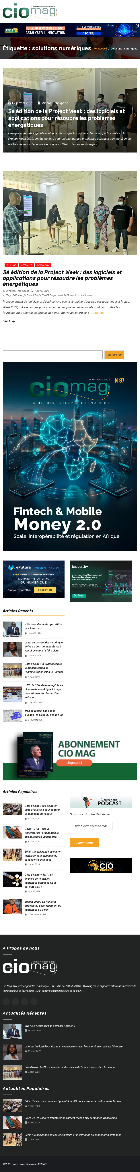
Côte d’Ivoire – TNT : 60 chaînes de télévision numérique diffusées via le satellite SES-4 (41, 880)
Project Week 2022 (59, 295)
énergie (22, 295)
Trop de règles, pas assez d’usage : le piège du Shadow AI (44, 712)
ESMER (45, 295)
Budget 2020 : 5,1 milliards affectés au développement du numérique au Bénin (43, 905)
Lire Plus (98, 313)
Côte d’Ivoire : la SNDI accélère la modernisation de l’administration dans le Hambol (44, 668)
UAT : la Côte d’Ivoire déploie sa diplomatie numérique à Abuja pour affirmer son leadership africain (44, 691)
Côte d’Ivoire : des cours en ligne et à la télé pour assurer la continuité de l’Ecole (42, 809)
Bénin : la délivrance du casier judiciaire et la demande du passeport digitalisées (43, 855)
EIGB (14, 295)
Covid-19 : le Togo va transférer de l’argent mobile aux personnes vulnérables (42, 832)
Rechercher (114, 355)
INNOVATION (43, 265)
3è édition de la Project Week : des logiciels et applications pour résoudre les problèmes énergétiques (62, 278)
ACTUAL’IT (26, 265)
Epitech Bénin (34, 295)
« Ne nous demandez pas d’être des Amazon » (43, 626)
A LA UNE (11, 265)
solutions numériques (81, 295)
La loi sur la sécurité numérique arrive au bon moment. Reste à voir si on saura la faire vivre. (44, 646)
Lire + (7, 321)
